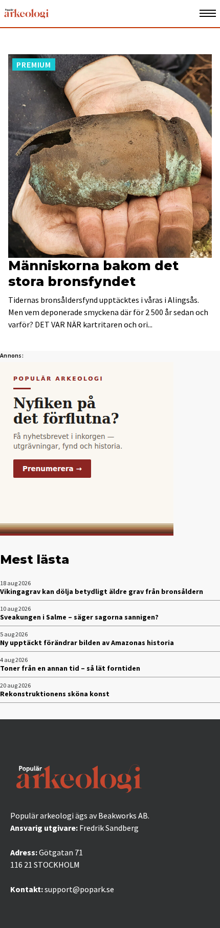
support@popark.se (79, 889)
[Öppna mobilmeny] (208, 13)
